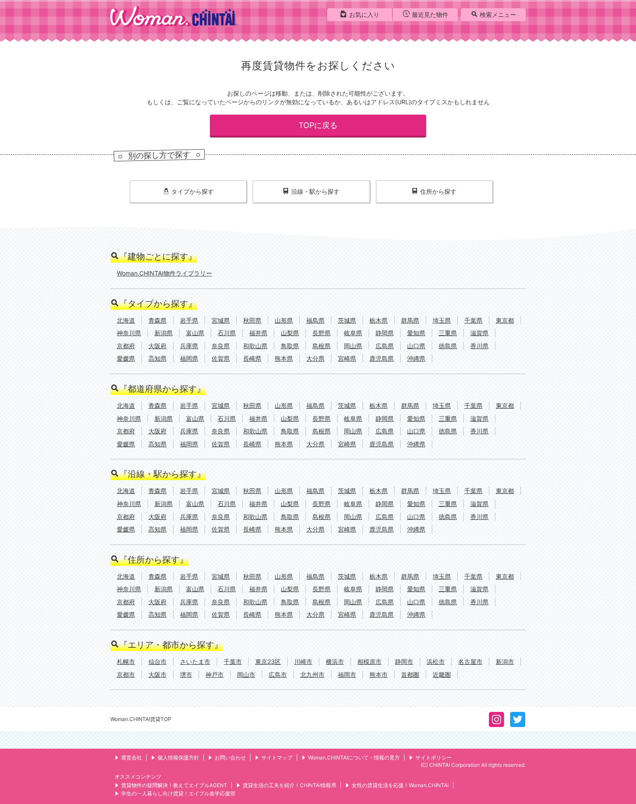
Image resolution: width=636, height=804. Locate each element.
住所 (438, 191)
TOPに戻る (318, 125)
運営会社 (131, 757)
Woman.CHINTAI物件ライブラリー (164, 273)
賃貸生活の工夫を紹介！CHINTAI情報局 (289, 785)
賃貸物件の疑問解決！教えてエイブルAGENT (174, 785)
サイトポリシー (433, 757)
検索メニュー (498, 14)
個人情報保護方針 (178, 757)
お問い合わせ (230, 757)
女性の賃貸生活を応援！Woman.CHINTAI (400, 785)
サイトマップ (276, 757)
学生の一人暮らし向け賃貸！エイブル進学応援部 (178, 793)
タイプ (192, 191)
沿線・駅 (315, 191)
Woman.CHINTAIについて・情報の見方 (354, 757)
